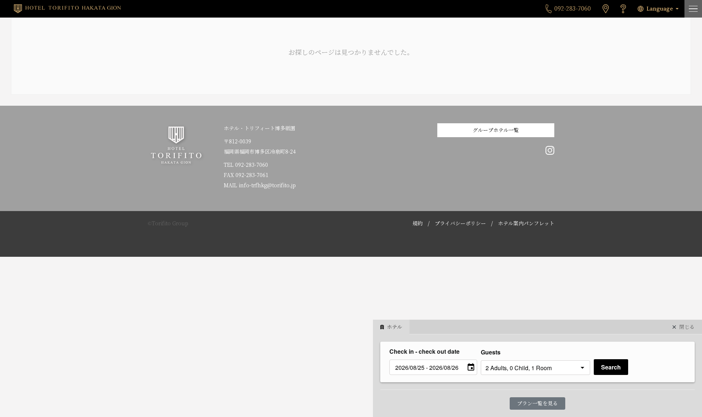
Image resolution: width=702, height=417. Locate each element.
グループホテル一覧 (496, 130)
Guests (491, 352)
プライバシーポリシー (460, 223)
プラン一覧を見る (537, 403)
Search (611, 367)
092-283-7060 (251, 165)
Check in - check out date (424, 351)
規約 (417, 223)
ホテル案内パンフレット (526, 223)
